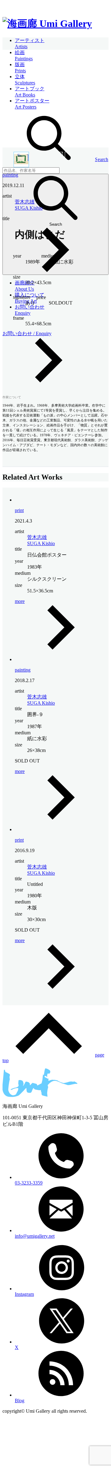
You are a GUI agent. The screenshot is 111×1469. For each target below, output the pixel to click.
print (19, 510)
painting (10, 174)
